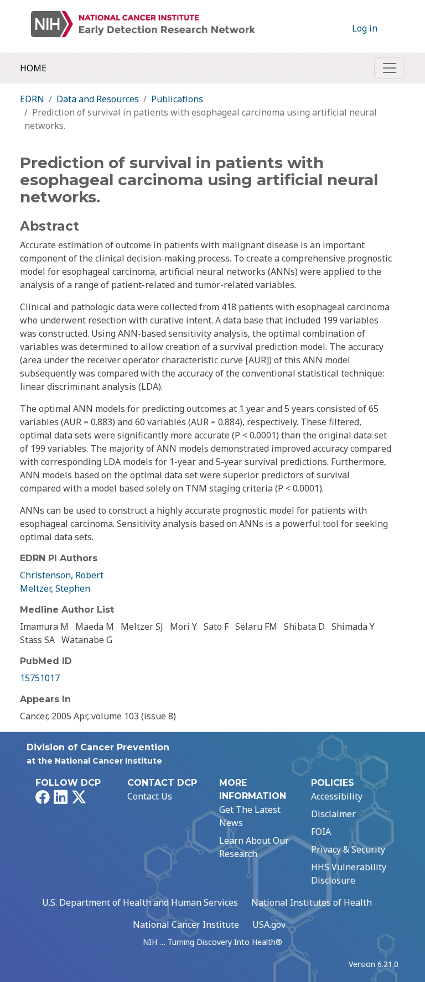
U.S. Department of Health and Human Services (140, 902)
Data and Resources (97, 99)
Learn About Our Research (254, 847)
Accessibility (336, 796)
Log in (364, 28)
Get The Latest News (250, 816)
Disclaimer (333, 814)
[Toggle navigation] (389, 68)
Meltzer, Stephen (55, 588)
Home (33, 68)
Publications (177, 99)
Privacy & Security (348, 849)
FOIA (321, 832)
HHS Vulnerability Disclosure (348, 873)
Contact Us (149, 796)
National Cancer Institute (186, 924)
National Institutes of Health (311, 902)
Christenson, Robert (61, 575)
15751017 (40, 678)
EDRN (32, 99)
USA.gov (269, 924)
